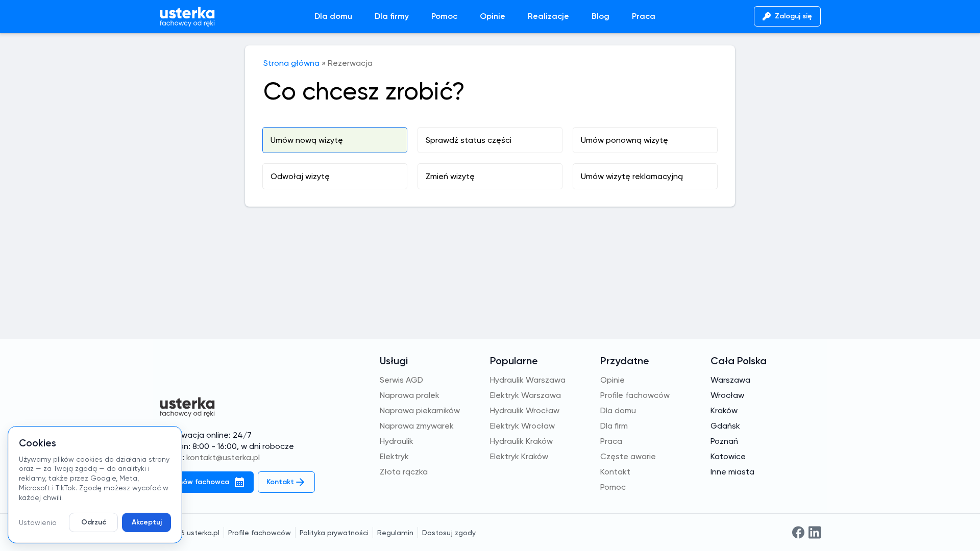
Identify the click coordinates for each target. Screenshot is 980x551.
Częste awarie (628, 456)
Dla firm (614, 426)
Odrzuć (93, 522)
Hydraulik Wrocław (524, 410)
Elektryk (394, 456)
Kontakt (615, 472)
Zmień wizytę (450, 176)
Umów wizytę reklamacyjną (632, 176)
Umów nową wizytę (307, 140)
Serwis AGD (401, 380)
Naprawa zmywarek (417, 426)
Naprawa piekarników (420, 410)
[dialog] (95, 485)
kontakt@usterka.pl (223, 457)
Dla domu (333, 16)
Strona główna (291, 63)
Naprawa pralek (409, 395)
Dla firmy (392, 16)
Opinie (492, 16)
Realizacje (548, 16)
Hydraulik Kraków (521, 441)
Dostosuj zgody (449, 533)
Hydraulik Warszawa (528, 380)
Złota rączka (404, 472)
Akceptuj (147, 522)
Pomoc (444, 16)
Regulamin (395, 533)
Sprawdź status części (468, 140)
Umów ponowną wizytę (624, 140)
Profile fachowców (635, 395)
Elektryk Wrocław (522, 426)
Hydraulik (396, 441)
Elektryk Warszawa (525, 395)
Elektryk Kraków (519, 456)
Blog (600, 16)
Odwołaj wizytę (300, 176)
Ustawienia (38, 522)
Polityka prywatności (334, 533)
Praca (643, 16)
